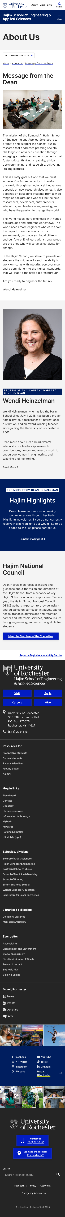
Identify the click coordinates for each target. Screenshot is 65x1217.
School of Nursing (13, 879)
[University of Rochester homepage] (15, 5)
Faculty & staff (11, 768)
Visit (42, 4)
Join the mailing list (31, 539)
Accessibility (10, 943)
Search (6, 1169)
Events (11, 1003)
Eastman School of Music (17, 869)
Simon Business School (16, 884)
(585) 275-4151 (18, 732)
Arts (10, 1016)
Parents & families (13, 763)
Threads (20, 1071)
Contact (7, 800)
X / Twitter (21, 1061)
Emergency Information (33, 1193)
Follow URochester (43, 1073)
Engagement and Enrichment (19, 948)
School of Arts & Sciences (17, 858)
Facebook (20, 1057)
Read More (9, 467)
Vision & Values (11, 974)
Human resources (13, 811)
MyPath (7, 821)
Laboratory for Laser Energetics (21, 895)
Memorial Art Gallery (14, 921)
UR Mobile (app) (12, 837)
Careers (17, 702)
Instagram (21, 1066)
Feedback (19, 1185)
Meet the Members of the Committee (30, 636)
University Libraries (14, 916)
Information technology (16, 816)
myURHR (8, 826)
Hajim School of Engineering (19, 863)
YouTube (46, 1057)
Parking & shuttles (13, 831)
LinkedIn (46, 1066)
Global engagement (14, 954)
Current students (12, 758)
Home (6, 63)
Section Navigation (17, 55)
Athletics (12, 1009)
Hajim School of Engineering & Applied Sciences (27, 16)
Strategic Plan (11, 969)
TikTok (44, 1061)
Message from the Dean (39, 63)
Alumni (7, 773)
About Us (17, 63)
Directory (8, 805)
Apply (34, 4)
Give (49, 4)
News (10, 996)
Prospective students (15, 753)
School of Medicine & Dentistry (20, 874)
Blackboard (9, 795)
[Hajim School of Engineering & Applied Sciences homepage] (32, 675)
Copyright (45, 1185)
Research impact (12, 964)
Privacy (32, 1185)
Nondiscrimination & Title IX (18, 959)
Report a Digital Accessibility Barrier (41, 655)
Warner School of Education (19, 889)
